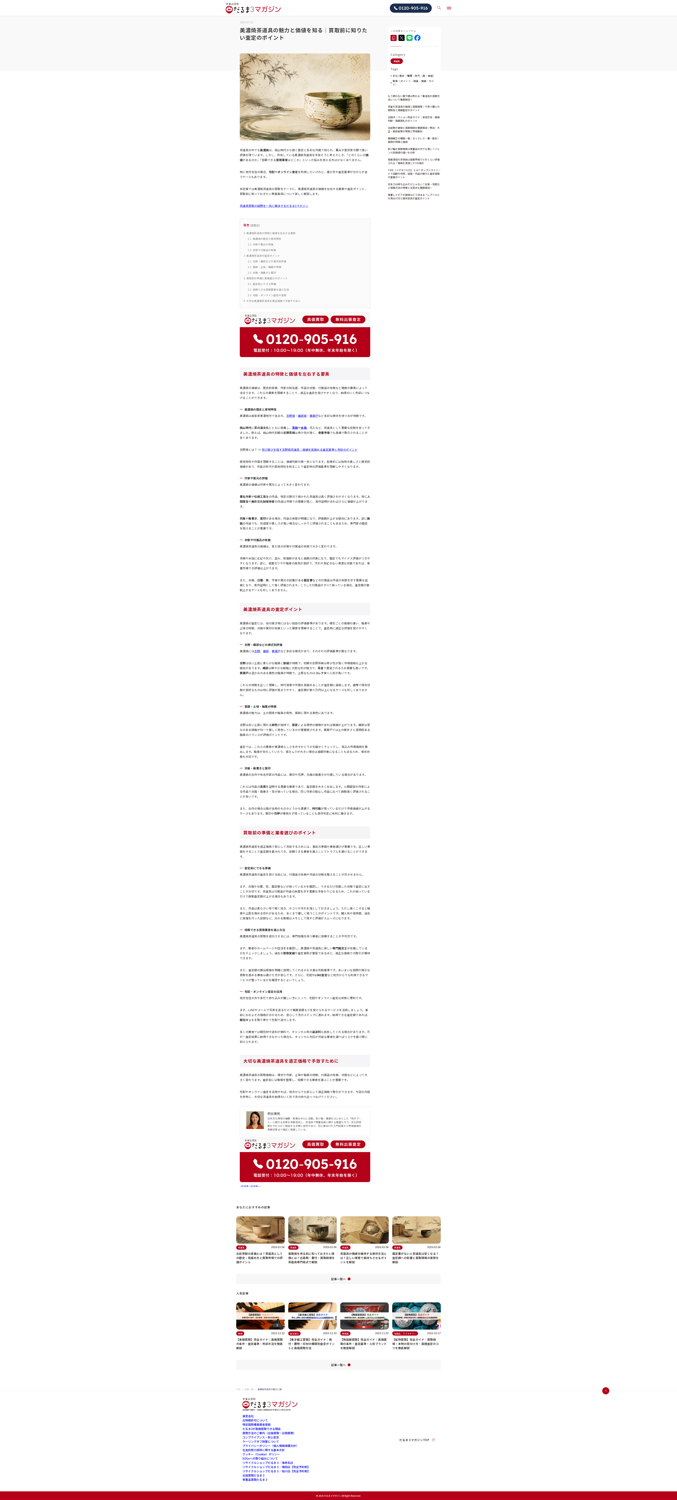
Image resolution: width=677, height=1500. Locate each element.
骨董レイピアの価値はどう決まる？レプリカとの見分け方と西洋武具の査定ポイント (414, 196)
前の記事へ (245, 1186)
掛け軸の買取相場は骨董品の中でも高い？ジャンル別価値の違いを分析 (414, 150)
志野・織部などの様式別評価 (267, 261)
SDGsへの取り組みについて (260, 1458)
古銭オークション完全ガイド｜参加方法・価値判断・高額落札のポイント (414, 118)
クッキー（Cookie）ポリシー (261, 1454)
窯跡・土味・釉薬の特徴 (264, 267)
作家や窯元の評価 (260, 244)
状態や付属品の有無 (262, 250)
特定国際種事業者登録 (256, 1424)
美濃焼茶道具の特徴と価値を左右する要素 (269, 233)
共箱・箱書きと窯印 (262, 272)
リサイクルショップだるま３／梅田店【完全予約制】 (276, 1467)
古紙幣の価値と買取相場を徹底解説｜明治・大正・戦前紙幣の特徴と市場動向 (414, 129)
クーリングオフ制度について (260, 1441)
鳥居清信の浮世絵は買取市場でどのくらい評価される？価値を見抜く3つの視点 (414, 161)
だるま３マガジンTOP (414, 1440)
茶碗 (295, 428)
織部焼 (302, 416)
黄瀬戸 (314, 416)
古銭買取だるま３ (253, 1475)
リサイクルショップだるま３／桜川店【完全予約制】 (276, 1471)
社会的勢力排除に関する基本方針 (263, 1450)
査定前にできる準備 (262, 284)
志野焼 (290, 416)
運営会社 (248, 1416)
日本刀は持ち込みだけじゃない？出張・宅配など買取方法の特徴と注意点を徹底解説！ (414, 185)
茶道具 (397, 61)
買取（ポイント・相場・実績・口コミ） (413, 82)
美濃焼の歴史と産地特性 (264, 238)
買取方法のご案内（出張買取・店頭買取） (269, 1433)
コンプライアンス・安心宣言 (260, 1437)
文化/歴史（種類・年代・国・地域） (414, 75)
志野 (257, 651)
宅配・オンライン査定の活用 (267, 295)
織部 (266, 651)
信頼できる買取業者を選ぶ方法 (268, 289)
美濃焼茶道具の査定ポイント (261, 255)
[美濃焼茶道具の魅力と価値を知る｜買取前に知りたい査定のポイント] (394, 38)
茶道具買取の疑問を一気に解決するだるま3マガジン (274, 206)
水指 (304, 428)
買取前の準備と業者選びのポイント (265, 278)
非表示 (255, 225)
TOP (238, 1389)
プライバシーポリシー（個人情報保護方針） (270, 1446)
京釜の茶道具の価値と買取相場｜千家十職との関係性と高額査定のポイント (414, 108)
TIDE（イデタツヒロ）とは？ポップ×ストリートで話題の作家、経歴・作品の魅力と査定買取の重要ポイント (414, 173)
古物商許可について (255, 1420)
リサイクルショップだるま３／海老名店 (267, 1462)
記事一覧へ (338, 1279)
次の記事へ (254, 1186)
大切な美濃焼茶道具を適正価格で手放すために (272, 301)
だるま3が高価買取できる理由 (261, 1429)
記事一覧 (249, 1389)
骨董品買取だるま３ (255, 1479)
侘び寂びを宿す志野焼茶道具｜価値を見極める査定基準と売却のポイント (310, 449)
